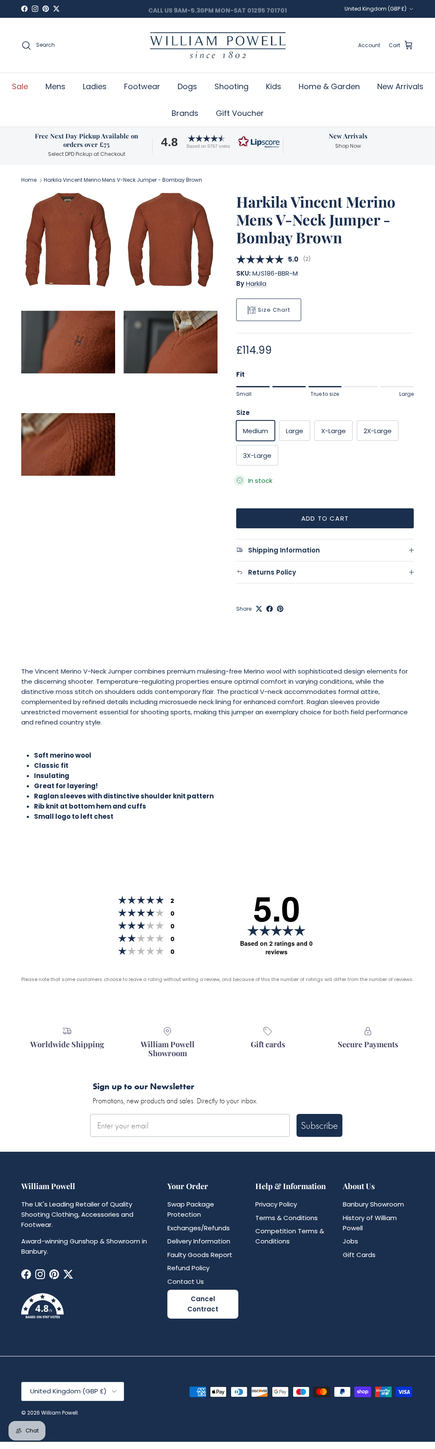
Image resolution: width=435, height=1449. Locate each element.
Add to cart (325, 518)
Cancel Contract (202, 1304)
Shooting (232, 86)
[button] (217, 141)
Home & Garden (329, 86)
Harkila (256, 283)
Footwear (142, 86)
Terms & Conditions (286, 1217)
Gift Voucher (240, 113)
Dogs (187, 86)
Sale (20, 86)
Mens (55, 86)
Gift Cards (359, 1254)
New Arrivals (400, 86)
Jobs (350, 1241)
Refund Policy (188, 1267)
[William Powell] (217, 45)
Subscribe (319, 1125)
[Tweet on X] (259, 609)
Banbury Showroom (373, 1204)
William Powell (59, 1412)
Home (29, 180)
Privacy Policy (276, 1204)
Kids (273, 86)
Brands (185, 113)
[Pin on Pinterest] (280, 609)
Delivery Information (198, 1241)
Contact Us (185, 1281)
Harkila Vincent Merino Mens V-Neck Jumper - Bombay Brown (123, 180)
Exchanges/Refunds (198, 1227)
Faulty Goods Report (199, 1254)
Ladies (95, 86)
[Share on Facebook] (269, 609)
